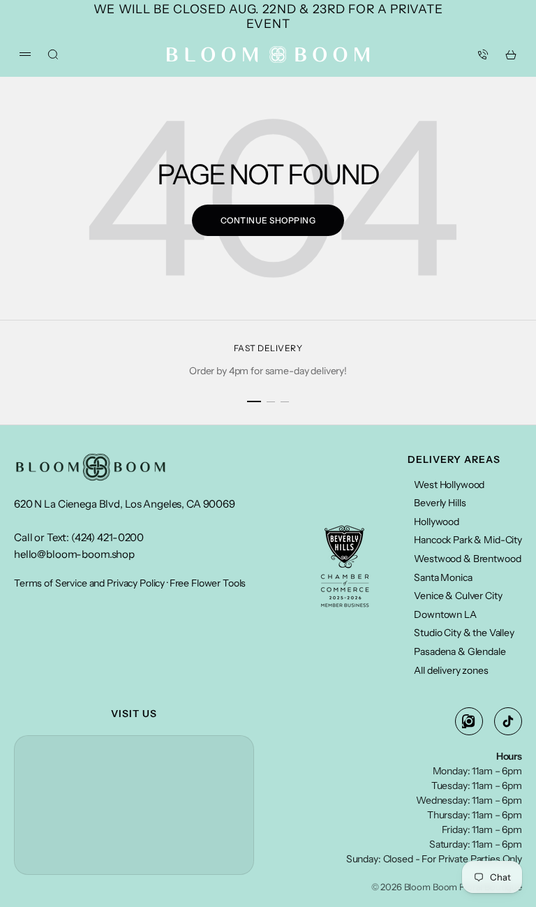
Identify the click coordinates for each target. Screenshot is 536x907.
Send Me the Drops (140, 607)
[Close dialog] (506, 341)
